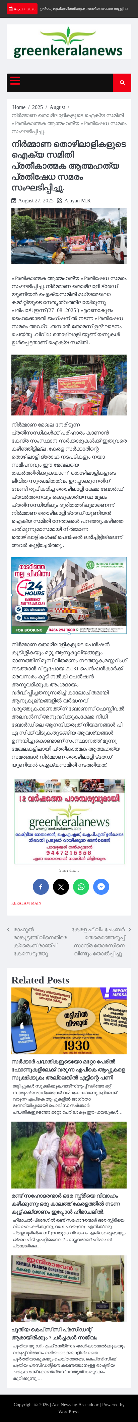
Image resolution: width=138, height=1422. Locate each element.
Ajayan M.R (77, 200)
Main (36, 903)
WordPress (68, 1411)
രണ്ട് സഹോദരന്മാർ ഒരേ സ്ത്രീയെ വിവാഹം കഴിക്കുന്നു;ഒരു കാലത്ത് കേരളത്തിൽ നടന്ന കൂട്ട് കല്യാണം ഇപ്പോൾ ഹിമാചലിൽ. (65, 1204)
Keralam (20, 903)
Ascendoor (88, 1404)
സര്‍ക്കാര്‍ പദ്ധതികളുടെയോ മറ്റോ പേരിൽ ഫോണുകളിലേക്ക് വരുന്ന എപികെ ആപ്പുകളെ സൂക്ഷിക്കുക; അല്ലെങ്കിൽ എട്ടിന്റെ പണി (68, 1069)
